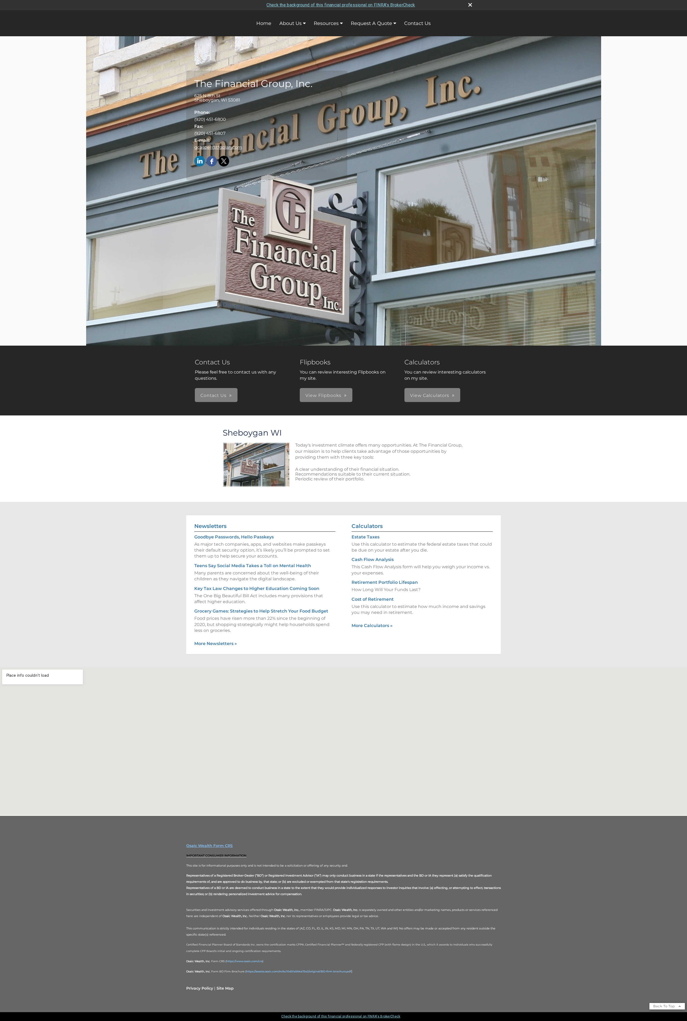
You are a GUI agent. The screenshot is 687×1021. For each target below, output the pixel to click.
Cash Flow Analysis (373, 559)
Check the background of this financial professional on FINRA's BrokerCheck (340, 5)
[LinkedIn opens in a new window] (199, 161)
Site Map (225, 988)
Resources (326, 23)
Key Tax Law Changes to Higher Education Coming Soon (256, 588)
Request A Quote (371, 23)
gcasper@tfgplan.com (218, 147)
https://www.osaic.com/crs (244, 961)
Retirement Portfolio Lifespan (385, 582)
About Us (290, 23)
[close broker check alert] (470, 5)
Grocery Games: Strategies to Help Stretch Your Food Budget (261, 611)
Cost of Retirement (373, 599)
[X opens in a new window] (223, 161)
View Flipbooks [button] (323, 395)
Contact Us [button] (213, 395)
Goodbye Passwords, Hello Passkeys (234, 537)
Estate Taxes (365, 537)
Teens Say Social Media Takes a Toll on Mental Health (252, 565)
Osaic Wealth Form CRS (209, 845)
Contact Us (417, 23)
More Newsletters (215, 643)
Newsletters (210, 526)
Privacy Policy (199, 988)
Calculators (367, 526)
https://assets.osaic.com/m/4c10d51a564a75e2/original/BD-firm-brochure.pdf (298, 971)
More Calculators (372, 625)
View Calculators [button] (429, 395)
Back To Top (664, 1006)
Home (263, 23)
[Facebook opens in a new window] (211, 161)
